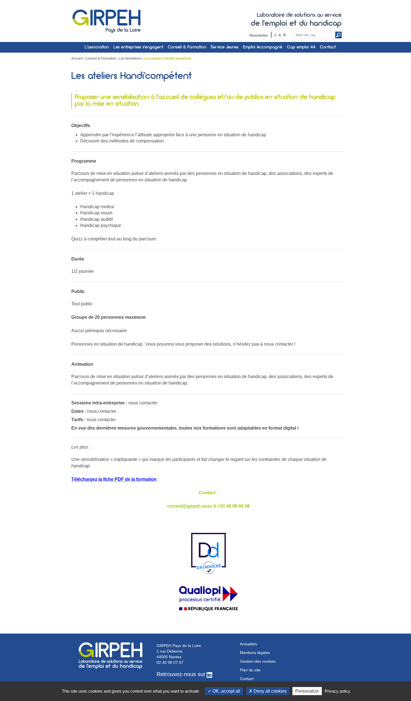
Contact (328, 47)
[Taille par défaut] (279, 34)
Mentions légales (255, 652)
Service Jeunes (224, 47)
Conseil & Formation (187, 47)
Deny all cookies (269, 691)
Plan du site (250, 670)
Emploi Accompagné (262, 47)
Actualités (248, 644)
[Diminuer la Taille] (275, 34)
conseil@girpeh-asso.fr (192, 506)
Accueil (76, 58)
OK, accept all (225, 691)
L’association (97, 47)
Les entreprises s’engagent (138, 47)
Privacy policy (337, 691)
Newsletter (258, 35)
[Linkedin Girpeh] (209, 674)
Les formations (130, 58)
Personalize (307, 691)
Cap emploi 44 (301, 47)
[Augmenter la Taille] (284, 34)
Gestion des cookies (258, 661)
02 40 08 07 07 (170, 662)
